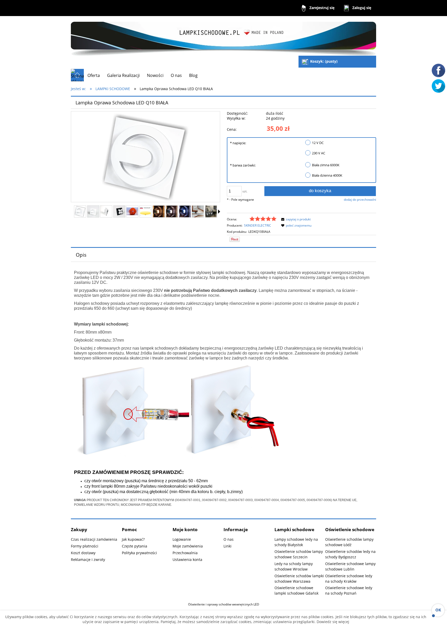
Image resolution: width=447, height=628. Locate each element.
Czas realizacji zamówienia (94, 539)
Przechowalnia (185, 552)
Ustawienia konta (187, 559)
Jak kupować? (133, 539)
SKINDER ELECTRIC (257, 225)
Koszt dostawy (83, 552)
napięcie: (238, 143)
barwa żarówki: (243, 165)
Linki (228, 546)
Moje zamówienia (188, 546)
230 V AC (318, 153)
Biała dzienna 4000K (327, 175)
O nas (229, 539)
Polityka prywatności (139, 552)
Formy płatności (84, 546)
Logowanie (182, 539)
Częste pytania (134, 546)
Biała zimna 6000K (325, 165)
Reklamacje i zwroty (88, 559)
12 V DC (318, 142)
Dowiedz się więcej (332, 621)
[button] (219, 212)
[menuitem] (93, 75)
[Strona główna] (223, 36)
